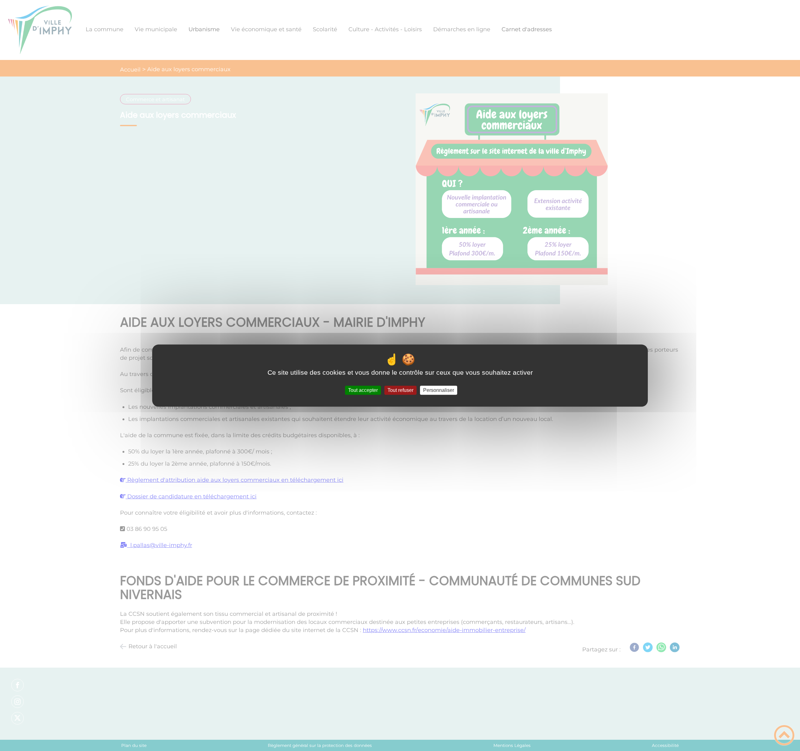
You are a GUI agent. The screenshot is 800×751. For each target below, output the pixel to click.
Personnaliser (438, 390)
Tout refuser (400, 390)
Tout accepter (363, 390)
